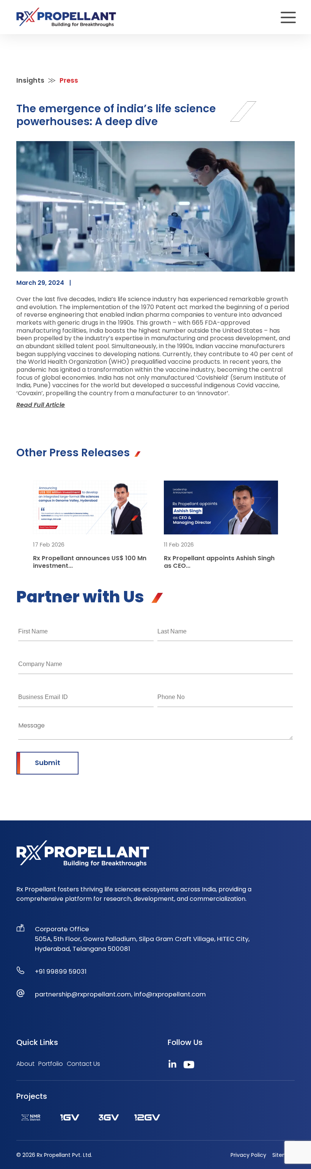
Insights (30, 80)
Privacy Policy (248, 1155)
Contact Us (83, 1063)
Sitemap (283, 1155)
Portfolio (50, 1063)
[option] (90, 525)
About (25, 1063)
